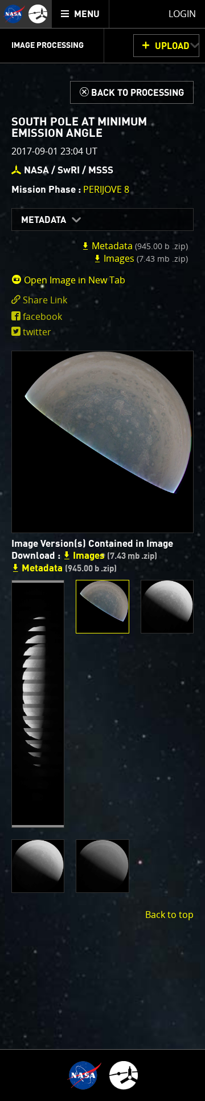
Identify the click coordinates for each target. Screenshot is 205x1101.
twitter (37, 332)
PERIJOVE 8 (106, 189)
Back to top (169, 914)
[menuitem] (80, 14)
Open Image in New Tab (73, 280)
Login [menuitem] (182, 13)
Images (144, 258)
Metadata (43, 220)
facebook (42, 316)
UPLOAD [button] (172, 46)
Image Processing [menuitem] (47, 46)
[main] (102, 550)
